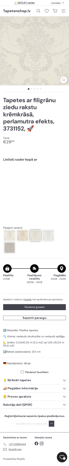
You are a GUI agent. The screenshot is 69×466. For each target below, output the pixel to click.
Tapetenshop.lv (17, 11)
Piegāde (27, 299)
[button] (9, 235)
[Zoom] (63, 80)
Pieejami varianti (12, 227)
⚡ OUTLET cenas (24, 2)
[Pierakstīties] (51, 424)
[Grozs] (55, 11)
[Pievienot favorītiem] (61, 172)
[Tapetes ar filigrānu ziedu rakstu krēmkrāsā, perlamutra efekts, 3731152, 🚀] (34, 177)
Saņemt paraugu (35, 318)
